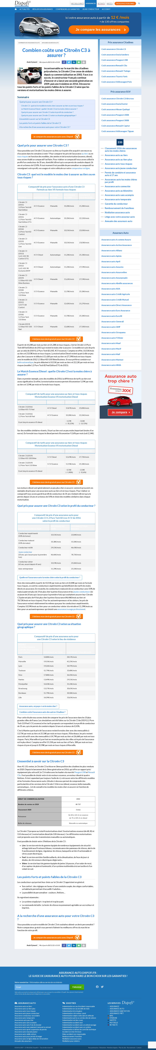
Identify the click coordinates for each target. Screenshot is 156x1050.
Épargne (113, 1018)
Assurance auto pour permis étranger (28, 1036)
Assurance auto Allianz (111, 250)
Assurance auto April (110, 261)
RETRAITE (101, 3)
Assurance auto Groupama (113, 332)
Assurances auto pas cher (24, 1020)
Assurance (114, 1006)
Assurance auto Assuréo (112, 267)
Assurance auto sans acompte (119, 195)
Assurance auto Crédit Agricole (115, 294)
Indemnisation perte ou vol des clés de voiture (79, 1018)
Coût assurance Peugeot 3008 (115, 120)
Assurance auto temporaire (118, 199)
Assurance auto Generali (112, 321)
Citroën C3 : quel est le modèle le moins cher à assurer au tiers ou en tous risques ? (52, 106)
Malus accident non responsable (74, 1034)
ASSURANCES (91, 3)
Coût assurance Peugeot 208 (114, 60)
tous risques (22, 156)
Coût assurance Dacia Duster (114, 104)
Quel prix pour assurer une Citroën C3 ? (36, 102)
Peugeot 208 (80, 772)
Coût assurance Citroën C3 (113, 49)
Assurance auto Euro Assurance (115, 310)
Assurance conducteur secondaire (27, 1016)
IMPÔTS (110, 3)
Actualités (25, 9)
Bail (111, 1016)
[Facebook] (64, 62)
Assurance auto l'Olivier (112, 338)
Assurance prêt (117, 1013)
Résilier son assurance (42, 9)
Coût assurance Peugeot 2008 (115, 115)
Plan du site (122, 1048)
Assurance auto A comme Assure (116, 239)
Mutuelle (114, 1023)
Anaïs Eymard (32, 62)
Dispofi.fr (36, 1048)
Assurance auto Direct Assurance (116, 305)
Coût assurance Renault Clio (114, 65)
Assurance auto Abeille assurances (117, 283)
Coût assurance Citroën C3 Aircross (117, 98)
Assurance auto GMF (110, 327)
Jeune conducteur (90, 9)
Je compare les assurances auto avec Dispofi (53, 136)
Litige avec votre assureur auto (120, 217)
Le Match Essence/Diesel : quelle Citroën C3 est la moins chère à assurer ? (49, 109)
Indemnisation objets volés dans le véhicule (78, 1016)
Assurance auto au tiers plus (118, 159)
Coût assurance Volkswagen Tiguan (117, 131)
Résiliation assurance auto (117, 212)
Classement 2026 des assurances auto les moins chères (121, 149)
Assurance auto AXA (110, 288)
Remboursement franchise (72, 1036)
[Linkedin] (74, 62)
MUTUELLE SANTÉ (77, 3)
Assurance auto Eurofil (111, 316)
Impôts (113, 1020)
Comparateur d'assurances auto (29, 42)
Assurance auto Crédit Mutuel (115, 299)
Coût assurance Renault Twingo (115, 71)
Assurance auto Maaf (111, 343)
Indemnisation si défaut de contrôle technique (79, 1029)
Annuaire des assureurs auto (118, 221)
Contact (138, 1048)
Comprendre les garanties (68, 9)
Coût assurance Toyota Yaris (114, 76)
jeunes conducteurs (81, 592)
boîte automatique (25, 362)
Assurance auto (117, 1009)
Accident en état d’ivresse (71, 1032)
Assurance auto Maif (110, 354)
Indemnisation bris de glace (72, 1011)
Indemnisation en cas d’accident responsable (78, 1006)
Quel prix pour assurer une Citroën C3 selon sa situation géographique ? (48, 115)
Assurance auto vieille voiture (25, 1034)
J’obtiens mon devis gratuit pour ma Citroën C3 (53, 339)
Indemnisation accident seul (72, 1023)
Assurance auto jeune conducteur (121, 168)
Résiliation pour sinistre (71, 1041)
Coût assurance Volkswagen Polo (116, 82)
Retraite (114, 1025)
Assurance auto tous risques (118, 164)
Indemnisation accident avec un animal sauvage (79, 1025)
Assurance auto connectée (117, 186)
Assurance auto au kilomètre (118, 190)
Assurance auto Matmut (112, 360)
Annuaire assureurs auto (50, 42)
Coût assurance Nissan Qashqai (115, 109)
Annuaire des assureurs (23, 1041)
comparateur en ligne (80, 168)
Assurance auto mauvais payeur (26, 1032)
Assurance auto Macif (111, 349)
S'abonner (77, 987)
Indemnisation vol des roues (72, 1020)
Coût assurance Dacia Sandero (115, 54)
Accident (106, 9)
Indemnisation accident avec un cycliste (76, 1027)
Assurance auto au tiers (116, 155)
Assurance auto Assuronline (114, 272)
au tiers (85, 153)
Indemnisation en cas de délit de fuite (75, 1009)
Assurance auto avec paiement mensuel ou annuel (33, 1027)
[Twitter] (69, 62)
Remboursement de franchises (119, 208)
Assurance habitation (120, 1011)
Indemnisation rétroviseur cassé (74, 1013)
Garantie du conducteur (116, 204)
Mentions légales (112, 1048)
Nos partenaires (93, 1048)
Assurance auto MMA (111, 365)
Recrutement (131, 1048)
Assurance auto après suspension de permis (31, 1029)
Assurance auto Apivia (111, 256)
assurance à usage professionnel (71, 609)
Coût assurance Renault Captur (115, 126)
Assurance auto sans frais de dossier (28, 1025)
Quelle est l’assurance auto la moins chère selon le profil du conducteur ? (49, 577)
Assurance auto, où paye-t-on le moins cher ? (38, 706)
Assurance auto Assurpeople (114, 278)
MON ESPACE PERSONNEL (125, 3)
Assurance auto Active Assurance (116, 245)
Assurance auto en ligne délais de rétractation (31, 1039)
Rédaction (102, 1048)
